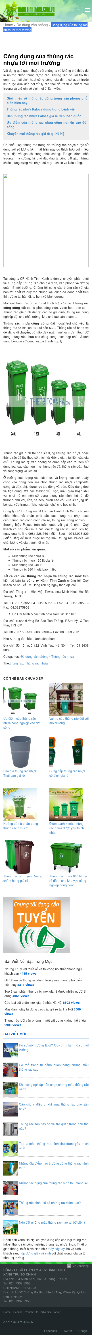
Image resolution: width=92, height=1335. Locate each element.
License (18, 1312)
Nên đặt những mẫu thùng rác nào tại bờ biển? (52, 1222)
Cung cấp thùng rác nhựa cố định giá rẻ (67, 773)
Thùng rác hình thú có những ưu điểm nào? (50, 1202)
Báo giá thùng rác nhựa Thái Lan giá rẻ (20, 773)
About (57, 1312)
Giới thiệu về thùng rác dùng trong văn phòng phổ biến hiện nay (47, 100)
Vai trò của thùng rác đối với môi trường (69, 720)
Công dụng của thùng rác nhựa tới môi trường (38, 59)
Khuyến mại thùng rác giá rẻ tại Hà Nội (36, 133)
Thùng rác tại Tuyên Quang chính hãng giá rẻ (22, 878)
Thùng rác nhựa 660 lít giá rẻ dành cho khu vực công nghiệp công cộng (68, 880)
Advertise (46, 1312)
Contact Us (31, 1312)
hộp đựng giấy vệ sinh (35, 1253)
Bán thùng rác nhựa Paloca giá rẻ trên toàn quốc (44, 116)
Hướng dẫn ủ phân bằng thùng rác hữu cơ (20, 825)
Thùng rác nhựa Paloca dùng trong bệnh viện (42, 109)
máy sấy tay (56, 1248)
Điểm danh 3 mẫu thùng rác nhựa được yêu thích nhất (66, 828)
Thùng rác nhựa (62, 656)
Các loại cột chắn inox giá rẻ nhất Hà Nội (33, 1002)
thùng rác (16, 663)
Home (8, 24)
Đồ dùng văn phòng (32, 24)
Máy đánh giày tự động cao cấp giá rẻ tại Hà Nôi (38, 1009)
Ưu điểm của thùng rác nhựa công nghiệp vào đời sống (47, 124)
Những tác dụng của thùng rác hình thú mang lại (53, 1183)
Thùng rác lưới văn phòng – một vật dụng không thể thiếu (45, 1020)
